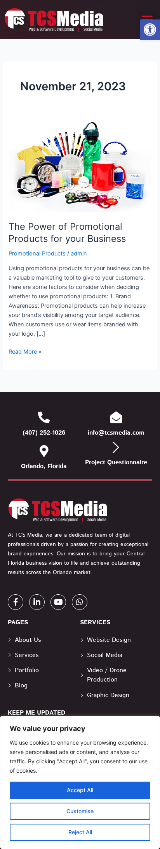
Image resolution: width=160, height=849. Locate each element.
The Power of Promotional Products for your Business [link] (67, 232)
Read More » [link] (25, 351)
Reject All (80, 832)
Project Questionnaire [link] (116, 462)
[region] (80, 782)
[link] (150, 29)
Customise (80, 811)
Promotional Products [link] (37, 253)
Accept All (80, 790)
